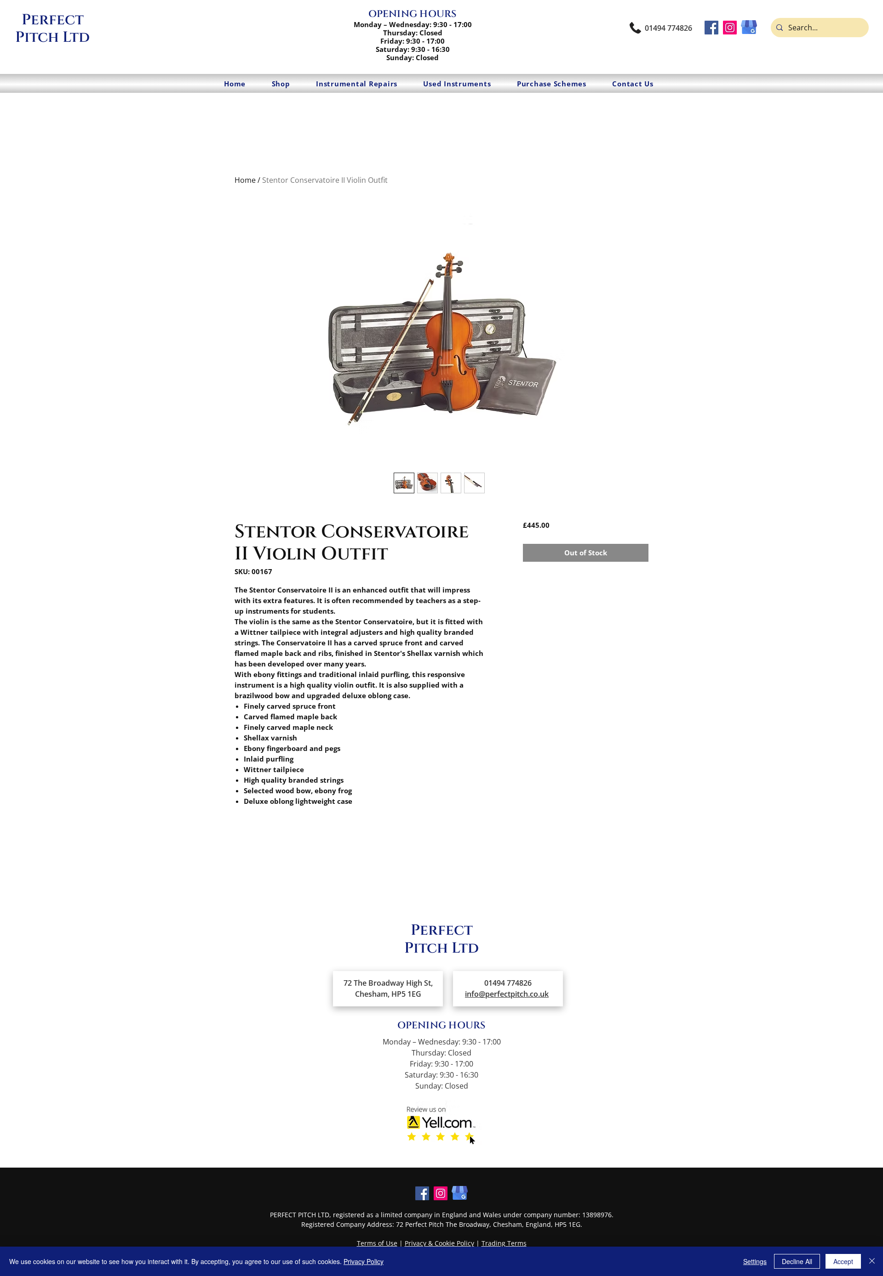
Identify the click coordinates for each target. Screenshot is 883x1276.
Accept (843, 1261)
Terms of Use (377, 1243)
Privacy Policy (364, 1261)
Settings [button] (755, 1261)
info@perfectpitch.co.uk (507, 994)
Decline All (797, 1261)
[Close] (871, 1261)
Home (245, 180)
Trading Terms (504, 1243)
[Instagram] (730, 27)
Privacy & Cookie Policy (439, 1243)
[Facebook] (711, 27)
